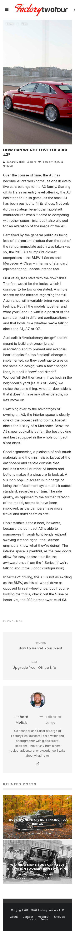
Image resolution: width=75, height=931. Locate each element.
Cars (33, 161)
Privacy (31, 919)
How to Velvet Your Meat (41, 646)
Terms (45, 919)
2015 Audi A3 (13, 620)
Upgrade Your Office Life (34, 665)
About (14, 917)
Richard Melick (15, 162)
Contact (27, 917)
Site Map (59, 917)
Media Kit (43, 917)
